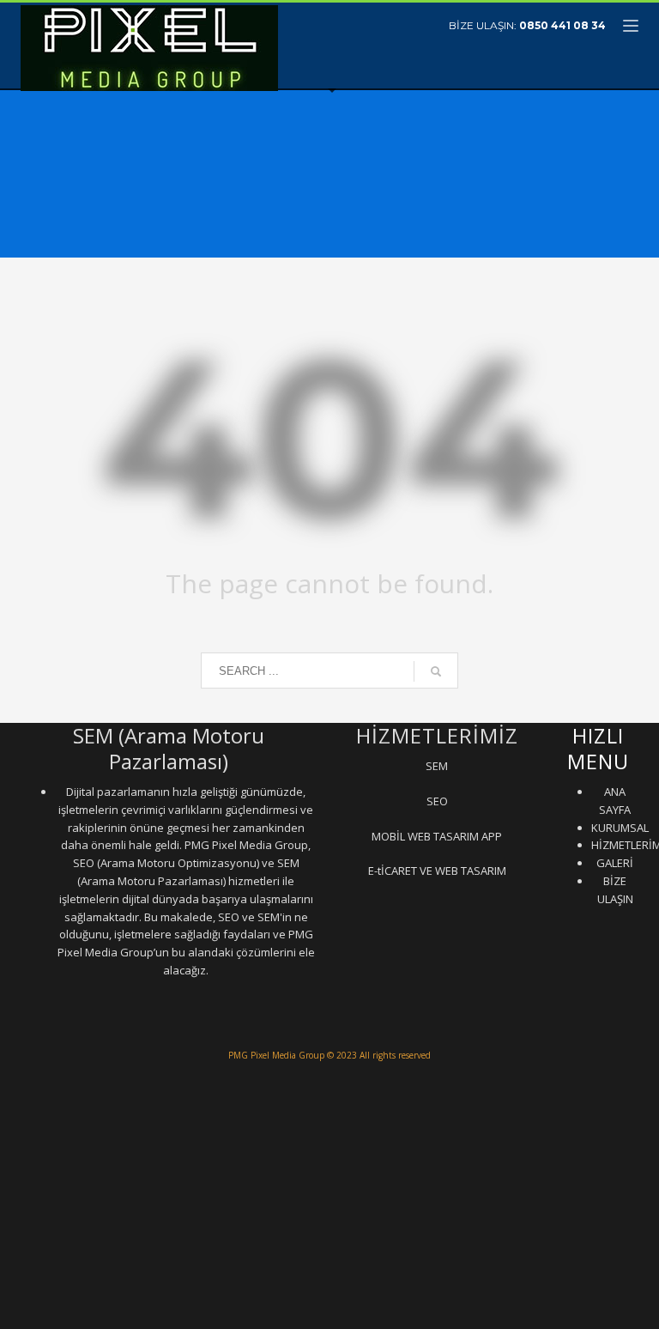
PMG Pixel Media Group (276, 1055)
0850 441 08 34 (562, 25)
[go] (436, 671)
